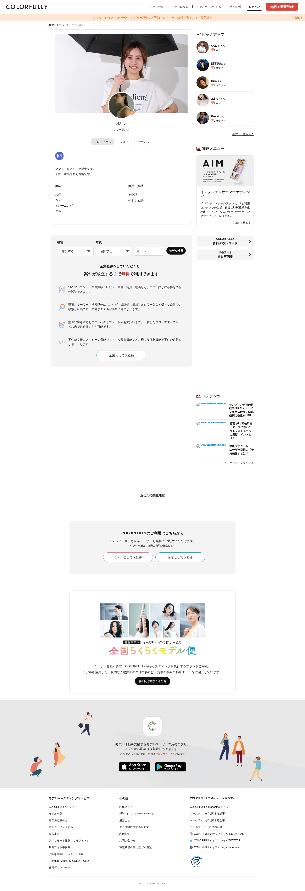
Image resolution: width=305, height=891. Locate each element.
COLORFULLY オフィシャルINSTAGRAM (219, 833)
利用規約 (124, 833)
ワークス (143, 141)
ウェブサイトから (165, 753)
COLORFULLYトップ (61, 807)
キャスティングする (209, 6)
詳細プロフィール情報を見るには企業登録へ (152, 17)
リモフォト (225, 254)
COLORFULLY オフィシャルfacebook (216, 847)
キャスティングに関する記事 (207, 813)
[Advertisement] (225, 325)
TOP (51, 25)
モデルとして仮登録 (128, 557)
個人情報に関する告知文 (134, 827)
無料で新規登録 (282, 7)
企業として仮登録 (121, 355)
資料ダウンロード (59, 867)
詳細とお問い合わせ (153, 681)
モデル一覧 (156, 6)
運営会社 (124, 820)
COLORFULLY (225, 241)
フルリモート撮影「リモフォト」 (69, 840)
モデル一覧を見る (243, 134)
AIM (139, 813)
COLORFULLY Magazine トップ (209, 807)
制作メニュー (127, 807)
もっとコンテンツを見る (239, 462)
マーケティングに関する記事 (207, 820)
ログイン (254, 6)
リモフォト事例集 (59, 847)
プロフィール (102, 141)
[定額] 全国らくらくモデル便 (66, 854)
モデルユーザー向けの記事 (206, 827)
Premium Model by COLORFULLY (69, 860)
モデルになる (180, 6)
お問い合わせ (127, 840)
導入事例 (234, 6)
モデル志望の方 (58, 820)
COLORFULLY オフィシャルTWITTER (217, 840)
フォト (124, 141)
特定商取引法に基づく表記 (135, 847)
